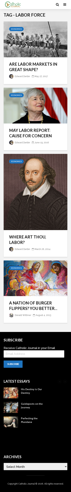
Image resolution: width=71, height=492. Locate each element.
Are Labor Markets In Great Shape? (33, 67)
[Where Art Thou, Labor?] (35, 192)
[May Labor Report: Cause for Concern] (35, 105)
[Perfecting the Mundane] (11, 421)
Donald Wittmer (22, 315)
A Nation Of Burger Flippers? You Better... (33, 305)
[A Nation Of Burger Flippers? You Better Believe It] (35, 278)
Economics (16, 29)
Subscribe (13, 364)
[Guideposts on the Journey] (11, 407)
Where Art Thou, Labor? (27, 239)
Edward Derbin (22, 76)
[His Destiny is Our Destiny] (11, 392)
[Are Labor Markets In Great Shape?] (35, 39)
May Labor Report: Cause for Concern (30, 133)
